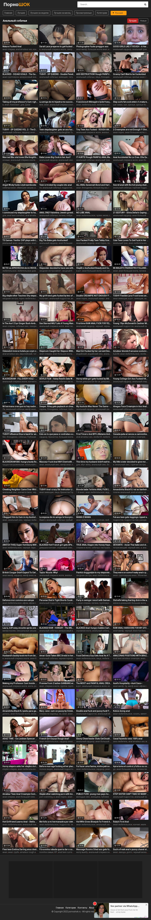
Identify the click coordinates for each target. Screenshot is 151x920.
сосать (136, 714)
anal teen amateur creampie (132, 437)
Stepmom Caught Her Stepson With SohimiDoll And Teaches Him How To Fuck (57, 351)
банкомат (15, 104)
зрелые (131, 104)
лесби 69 (97, 437)
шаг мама (118, 104)
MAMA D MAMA (83, 517)
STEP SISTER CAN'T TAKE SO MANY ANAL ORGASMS (130, 794)
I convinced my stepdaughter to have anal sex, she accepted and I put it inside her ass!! (20, 212)
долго (129, 852)
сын (125, 104)
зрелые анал (138, 77)
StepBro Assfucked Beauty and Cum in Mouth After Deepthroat (94, 268)
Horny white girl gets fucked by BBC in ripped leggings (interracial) (94, 379)
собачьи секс (22, 326)
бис (4, 437)
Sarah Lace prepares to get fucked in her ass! (57, 46)
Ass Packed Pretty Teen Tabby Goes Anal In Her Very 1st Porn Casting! (94, 240)
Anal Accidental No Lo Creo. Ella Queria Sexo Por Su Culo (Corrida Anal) (130, 157)
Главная (8, 13)
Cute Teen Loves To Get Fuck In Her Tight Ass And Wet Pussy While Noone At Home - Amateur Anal (130, 240)
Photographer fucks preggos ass (92, 46)
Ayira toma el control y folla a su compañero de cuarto (130, 766)
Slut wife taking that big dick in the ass (130, 600)
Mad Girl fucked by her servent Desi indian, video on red (94, 351)
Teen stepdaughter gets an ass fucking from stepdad (57, 129)
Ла (4, 409)
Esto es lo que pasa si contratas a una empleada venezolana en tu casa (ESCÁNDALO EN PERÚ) (57, 434)
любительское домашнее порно (33, 271)
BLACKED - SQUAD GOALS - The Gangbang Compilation (20, 74)
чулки (99, 215)
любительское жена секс (109, 104)
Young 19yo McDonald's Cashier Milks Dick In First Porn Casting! (130, 323)
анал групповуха (11, 77)
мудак (108, 492)
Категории (102, 13)
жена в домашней (122, 603)
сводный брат (69, 271)
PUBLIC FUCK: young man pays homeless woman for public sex (94, 794)
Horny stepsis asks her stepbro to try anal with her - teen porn (20, 766)
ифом (111, 49)
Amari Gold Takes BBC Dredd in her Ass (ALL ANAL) (57, 655)
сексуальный (73, 49)
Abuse (92, 908)
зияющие (63, 77)
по (40, 188)
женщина (95, 797)
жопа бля (44, 132)
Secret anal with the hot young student (130, 185)
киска (105, 215)
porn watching (46, 797)
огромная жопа (83, 631)
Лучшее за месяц (62, 13)
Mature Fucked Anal (12, 46)
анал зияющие (120, 298)
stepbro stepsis (10, 769)
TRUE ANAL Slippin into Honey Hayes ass (94, 545)
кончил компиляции (37, 381)
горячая (100, 520)
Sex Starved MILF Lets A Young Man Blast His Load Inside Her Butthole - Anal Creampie (57, 323)
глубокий (72, 409)
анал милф (81, 49)
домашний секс (102, 409)
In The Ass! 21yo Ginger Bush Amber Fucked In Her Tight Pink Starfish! (20, 323)
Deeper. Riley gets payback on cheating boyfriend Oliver (57, 406)
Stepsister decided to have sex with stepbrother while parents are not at (57, 268)
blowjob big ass (100, 188)
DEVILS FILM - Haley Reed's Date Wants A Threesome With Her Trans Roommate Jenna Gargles (57, 379)
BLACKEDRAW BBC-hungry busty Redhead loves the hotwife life (20, 462)
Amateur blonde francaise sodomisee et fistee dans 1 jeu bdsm (130, 351)
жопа (30, 686)
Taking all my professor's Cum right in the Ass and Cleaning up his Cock (20, 102)
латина (62, 215)
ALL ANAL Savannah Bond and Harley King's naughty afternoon (94, 185)
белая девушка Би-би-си (88, 381)
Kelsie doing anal (121, 711)
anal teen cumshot (15, 215)
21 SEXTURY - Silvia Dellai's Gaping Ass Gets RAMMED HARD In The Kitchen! (130, 212)
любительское (89, 104)
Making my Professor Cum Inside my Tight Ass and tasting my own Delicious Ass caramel (20, 683)
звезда (122, 852)
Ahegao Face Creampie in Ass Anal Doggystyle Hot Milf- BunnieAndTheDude (130, 406)
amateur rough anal (29, 852)
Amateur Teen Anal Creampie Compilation (20, 794)
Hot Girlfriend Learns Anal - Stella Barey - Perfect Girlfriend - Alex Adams (20, 822)
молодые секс (83, 797)
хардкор (43, 437)
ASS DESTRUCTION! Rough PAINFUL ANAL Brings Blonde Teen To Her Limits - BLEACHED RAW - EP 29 (94, 74)
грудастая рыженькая (13, 464)
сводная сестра (10, 298)
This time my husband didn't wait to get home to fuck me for (94, 462)
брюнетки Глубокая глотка (73, 492)
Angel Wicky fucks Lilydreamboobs (19, 185)
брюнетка (53, 437)
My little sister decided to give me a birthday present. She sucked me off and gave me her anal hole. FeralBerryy (130, 462)
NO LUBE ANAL (83, 212)
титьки (74, 824)
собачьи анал (9, 188)
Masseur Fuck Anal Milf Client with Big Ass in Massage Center (57, 462)
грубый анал (72, 520)
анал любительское (85, 215)
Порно (11, 4)
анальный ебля (105, 714)
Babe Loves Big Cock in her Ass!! (55, 157)
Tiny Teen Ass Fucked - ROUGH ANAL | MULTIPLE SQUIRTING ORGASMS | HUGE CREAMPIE (94, 129)
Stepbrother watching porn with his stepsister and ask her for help (57, 794)
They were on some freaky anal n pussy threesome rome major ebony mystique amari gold (130, 572)
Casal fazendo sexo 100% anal (127, 738)
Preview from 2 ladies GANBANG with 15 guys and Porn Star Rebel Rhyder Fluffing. (57, 683)
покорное (34, 326)
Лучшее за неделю (39, 13)
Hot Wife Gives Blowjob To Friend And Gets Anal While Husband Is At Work (94, 822)
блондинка (106, 77)
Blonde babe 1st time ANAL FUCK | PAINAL (94, 489)
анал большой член (104, 741)
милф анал (30, 409)
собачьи (63, 381)
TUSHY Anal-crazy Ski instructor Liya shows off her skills (57, 489)
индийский (81, 354)
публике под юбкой (110, 797)
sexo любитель (120, 741)
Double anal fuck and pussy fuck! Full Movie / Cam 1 (94, 711)
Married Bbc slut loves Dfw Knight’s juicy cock (20, 157)
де (114, 769)
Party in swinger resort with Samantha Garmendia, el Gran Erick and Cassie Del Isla (94, 600)
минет (38, 575)
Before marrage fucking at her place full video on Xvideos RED (57, 766)
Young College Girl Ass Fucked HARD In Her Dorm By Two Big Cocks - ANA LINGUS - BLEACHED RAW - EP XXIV (130, 379)
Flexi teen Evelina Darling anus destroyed (20, 849)
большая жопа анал (97, 49)
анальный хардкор (122, 49)
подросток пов (131, 520)
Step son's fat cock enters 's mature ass (130, 102)
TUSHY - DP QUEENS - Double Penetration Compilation (57, 74)
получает (44, 298)
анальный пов (29, 824)
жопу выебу (82, 852)
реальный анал (10, 243)
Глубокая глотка (35, 437)
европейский (26, 354)
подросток (67, 188)
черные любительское (34, 520)
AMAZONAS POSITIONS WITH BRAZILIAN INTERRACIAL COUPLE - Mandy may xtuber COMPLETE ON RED (130, 655)
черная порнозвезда (69, 658)
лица (97, 77)
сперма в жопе (83, 547)
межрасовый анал (28, 77)
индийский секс (95, 354)
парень (42, 409)
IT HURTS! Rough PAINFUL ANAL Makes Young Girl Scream (94, 157)
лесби (143, 354)
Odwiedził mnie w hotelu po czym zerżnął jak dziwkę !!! (20, 351)
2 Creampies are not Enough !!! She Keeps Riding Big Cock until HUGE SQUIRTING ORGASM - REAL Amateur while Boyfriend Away (130, 129)
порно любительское (29, 298)
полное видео (46, 769)
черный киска (139, 852)
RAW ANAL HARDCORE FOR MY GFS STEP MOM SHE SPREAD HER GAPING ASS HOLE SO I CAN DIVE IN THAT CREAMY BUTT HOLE (130, 628)
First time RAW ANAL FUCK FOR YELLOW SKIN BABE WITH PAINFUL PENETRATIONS (94, 323)
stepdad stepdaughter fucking (63, 132)
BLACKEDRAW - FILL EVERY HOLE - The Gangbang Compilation (20, 379)
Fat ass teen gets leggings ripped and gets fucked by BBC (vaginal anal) (130, 517)
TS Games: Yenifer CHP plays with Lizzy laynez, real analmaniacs (20, 240)
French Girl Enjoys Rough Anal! (54, 738)
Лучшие (21, 13)
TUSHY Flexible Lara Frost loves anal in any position (130, 295)
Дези (27, 104)
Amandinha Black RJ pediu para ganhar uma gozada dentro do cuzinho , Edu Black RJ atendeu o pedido (20, 711)
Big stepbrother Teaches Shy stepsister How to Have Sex (20, 295)
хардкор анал (28, 132)
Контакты (82, 908)
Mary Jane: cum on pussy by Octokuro (57, 711)
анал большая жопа (135, 132)
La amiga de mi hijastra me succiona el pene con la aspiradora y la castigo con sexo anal (57, 102)
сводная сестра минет (50, 271)
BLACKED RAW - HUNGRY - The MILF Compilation (57, 628)
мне (41, 104)
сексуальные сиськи (26, 631)
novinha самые (46, 852)
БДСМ (116, 354)
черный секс (110, 326)
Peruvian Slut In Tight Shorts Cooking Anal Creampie (57, 600)
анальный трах (139, 49)
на (60, 714)
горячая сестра (138, 464)
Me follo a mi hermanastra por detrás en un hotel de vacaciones (57, 822)
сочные (6, 160)
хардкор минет (29, 741)
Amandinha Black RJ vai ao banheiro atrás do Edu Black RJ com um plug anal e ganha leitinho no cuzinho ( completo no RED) (130, 489)
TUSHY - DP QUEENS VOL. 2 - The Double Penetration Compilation (20, 129)
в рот (78, 271)
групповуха (104, 603)
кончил (36, 49)
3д (126, 686)
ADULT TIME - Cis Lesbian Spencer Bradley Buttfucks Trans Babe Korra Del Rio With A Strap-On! (20, 738)
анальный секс (66, 160)
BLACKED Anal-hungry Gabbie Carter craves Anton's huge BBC (94, 628)
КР (55, 852)
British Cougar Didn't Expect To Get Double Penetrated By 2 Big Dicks (20, 572)
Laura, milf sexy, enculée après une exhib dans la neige (20, 628)
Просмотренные (84, 13)
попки (75, 464)
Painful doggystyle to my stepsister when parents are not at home (94, 572)
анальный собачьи (48, 77)
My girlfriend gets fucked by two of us (57, 295)
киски (33, 714)
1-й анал (80, 492)
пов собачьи (108, 271)
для (22, 104)
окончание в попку (141, 409)
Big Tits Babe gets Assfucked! (53, 240)
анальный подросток (59, 298)
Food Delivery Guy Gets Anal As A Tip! (94, 655)
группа (63, 686)
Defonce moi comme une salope (18, 600)
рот (35, 686)
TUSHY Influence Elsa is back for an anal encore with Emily (20, 434)
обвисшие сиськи (25, 188)
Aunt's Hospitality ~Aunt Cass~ (127, 683)
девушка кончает (109, 381)
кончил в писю (25, 492)
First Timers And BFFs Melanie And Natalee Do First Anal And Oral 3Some (94, 434)
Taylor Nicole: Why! (48, 572)
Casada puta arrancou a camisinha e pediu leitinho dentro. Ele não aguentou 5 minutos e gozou (130, 434)
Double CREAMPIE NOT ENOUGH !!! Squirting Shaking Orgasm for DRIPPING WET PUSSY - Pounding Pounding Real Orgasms (94, 295)
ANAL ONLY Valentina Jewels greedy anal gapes (57, 212)
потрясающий (120, 547)
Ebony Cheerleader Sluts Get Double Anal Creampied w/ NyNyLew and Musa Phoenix (94, 738)
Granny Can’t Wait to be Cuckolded (129, 74)
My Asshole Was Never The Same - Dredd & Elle (94, 406)
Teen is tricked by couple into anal (55, 185)
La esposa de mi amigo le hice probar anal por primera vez (57, 517)
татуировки (74, 77)
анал (7, 104)
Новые (143, 21)
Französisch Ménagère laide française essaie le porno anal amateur (94, 102)
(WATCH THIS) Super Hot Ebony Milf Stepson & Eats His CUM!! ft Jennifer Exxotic (20, 545)
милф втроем (9, 631)
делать (6, 714)
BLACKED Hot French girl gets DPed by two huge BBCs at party (57, 545)
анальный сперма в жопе (53, 49)
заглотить (72, 381)
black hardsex (139, 631)
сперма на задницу (48, 714)
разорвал (144, 520)
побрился (71, 215)
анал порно (118, 132)
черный (99, 326)
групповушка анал (128, 575)
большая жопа (66, 437)
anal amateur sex (24, 49)
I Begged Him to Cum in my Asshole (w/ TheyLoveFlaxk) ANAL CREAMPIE (20, 517)
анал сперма (9, 49)
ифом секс (34, 603)
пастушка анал (108, 547)
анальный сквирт (96, 298)
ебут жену (86, 464)
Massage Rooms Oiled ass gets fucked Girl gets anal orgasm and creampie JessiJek (94, 849)
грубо (16, 852)
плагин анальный (121, 492)
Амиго (42, 520)
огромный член (64, 547)
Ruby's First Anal (121, 822)
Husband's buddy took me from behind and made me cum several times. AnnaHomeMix (20, 655)
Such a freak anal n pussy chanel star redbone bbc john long (130, 849)
